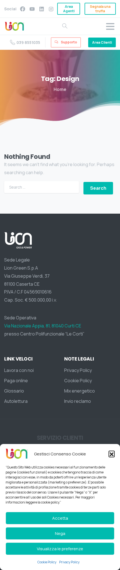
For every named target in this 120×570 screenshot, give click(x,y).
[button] (111, 454)
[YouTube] (32, 9)
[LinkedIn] (41, 9)
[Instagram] (51, 9)
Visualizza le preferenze (60, 549)
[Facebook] (22, 9)
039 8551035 (28, 42)
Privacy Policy (69, 562)
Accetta (60, 518)
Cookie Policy (46, 562)
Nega (60, 533)
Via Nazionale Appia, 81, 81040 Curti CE (42, 326)
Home (60, 89)
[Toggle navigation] (110, 26)
